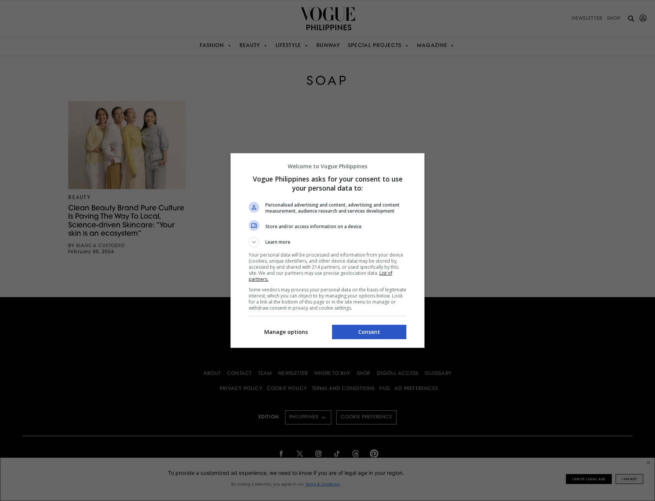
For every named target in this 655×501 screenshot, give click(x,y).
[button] (327, 242)
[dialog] (327, 250)
